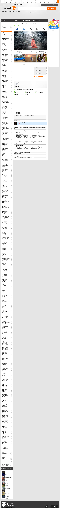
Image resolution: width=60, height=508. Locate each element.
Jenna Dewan (7, 218)
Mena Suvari (7, 327)
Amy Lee (7, 64)
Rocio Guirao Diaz (7, 409)
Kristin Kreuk (7, 280)
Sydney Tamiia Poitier (7, 436)
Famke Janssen (7, 181)
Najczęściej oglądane (7, 464)
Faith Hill (7, 180)
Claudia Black (7, 137)
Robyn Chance (7, 406)
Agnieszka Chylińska (7, 38)
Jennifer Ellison (7, 226)
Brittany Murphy (7, 108)
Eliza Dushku (7, 164)
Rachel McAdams (7, 388)
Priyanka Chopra (7, 379)
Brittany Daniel (7, 107)
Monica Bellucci (7, 342)
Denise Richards (7, 148)
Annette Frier (7, 82)
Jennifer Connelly (7, 224)
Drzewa (21, 89)
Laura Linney (7, 286)
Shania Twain (7, 427)
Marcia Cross (7, 313)
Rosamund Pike (7, 410)
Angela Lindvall (7, 70)
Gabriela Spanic (7, 186)
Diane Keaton (7, 150)
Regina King (7, 399)
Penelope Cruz (7, 370)
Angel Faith (7, 69)
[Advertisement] (30, 16)
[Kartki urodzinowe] (53, 28)
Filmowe (7, 25)
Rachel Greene (7, 385)
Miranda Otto (7, 338)
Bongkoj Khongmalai (7, 102)
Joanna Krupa (7, 242)
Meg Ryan (7, 321)
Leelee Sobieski (7, 289)
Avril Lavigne (7, 91)
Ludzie (7, 28)
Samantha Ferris (7, 420)
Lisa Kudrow (7, 297)
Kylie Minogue (7, 281)
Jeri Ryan (7, 232)
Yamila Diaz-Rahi (7, 444)
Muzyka (7, 452)
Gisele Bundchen (7, 195)
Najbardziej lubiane (7, 465)
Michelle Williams (7, 334)
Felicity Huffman (7, 184)
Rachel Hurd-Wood (7, 386)
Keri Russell (7, 273)
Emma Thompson (7, 169)
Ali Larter (7, 44)
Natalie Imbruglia (7, 347)
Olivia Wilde (7, 364)
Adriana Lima (7, 35)
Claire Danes (7, 134)
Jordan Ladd (7, 244)
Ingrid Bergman (7, 213)
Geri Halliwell (7, 189)
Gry (48, 0)
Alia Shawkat (7, 45)
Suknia (18, 89)
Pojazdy (7, 454)
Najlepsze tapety (7, 461)
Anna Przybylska (7, 80)
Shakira (7, 426)
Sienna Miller (7, 431)
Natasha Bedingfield (7, 349)
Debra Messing (7, 144)
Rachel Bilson (7, 384)
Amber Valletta (7, 60)
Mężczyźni (7, 449)
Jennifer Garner (7, 227)
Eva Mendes (7, 176)
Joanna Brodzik (7, 239)
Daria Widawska (7, 143)
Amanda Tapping (7, 59)
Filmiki (44, 0)
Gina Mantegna (7, 192)
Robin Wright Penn (7, 405)
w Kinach (36, 0)
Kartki (7, 0)
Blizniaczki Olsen (7, 101)
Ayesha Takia (7, 92)
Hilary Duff (7, 208)
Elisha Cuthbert (7, 163)
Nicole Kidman (7, 355)
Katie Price (7, 268)
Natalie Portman (7, 348)
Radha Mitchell (7, 391)
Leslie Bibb (7, 292)
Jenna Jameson (7, 221)
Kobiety (7, 31)
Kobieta (29, 89)
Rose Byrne (7, 412)
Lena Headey (7, 290)
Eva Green (7, 174)
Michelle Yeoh (7, 336)
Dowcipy (15, 0)
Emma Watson (7, 170)
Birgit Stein (7, 98)
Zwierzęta (7, 459)
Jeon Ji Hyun (7, 231)
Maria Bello (7, 315)
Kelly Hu (7, 271)
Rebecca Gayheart (7, 394)
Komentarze (18, 112)
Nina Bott (7, 360)
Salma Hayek (7, 417)
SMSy (28, 0)
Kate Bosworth (7, 260)
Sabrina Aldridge (7, 416)
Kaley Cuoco (7, 250)
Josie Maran (7, 245)
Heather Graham (7, 202)
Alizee (7, 50)
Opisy (24, 0)
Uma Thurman (7, 442)
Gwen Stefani (7, 197)
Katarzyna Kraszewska (7, 258)
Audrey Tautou (7, 90)
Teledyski (52, 0)
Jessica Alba (7, 233)
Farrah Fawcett (7, 182)
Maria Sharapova (7, 316)
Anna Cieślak (7, 75)
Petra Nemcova (7, 373)
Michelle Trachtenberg (7, 333)
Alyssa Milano (7, 55)
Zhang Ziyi (7, 447)
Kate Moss (7, 263)
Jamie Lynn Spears (7, 217)
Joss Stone (7, 247)
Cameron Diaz (7, 112)
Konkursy (40, 0)
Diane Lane (7, 153)
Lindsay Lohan (7, 295)
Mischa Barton (7, 339)
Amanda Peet (7, 58)
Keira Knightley (7, 269)
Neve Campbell (7, 353)
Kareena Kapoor (7, 252)
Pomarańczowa (25, 89)
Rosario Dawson (7, 411)
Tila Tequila (7, 438)
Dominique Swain (7, 158)
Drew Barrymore (7, 159)
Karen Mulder (7, 253)
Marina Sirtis (7, 318)
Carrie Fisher (7, 118)
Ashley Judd (7, 85)
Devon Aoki (7, 149)
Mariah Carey (7, 317)
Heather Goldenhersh (7, 201)
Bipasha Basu (7, 97)
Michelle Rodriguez (7, 332)
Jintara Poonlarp (7, 238)
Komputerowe (7, 27)
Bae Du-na (7, 95)
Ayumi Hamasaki (7, 93)
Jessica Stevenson (7, 237)
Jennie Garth (7, 222)
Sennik (32, 0)
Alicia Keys (7, 46)
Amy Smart (7, 65)
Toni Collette (7, 441)
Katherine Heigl (7, 265)
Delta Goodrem (7, 145)
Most (32, 89)
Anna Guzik (7, 77)
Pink (7, 374)
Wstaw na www (18, 113)
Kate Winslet (7, 264)
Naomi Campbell (7, 344)
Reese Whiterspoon (7, 396)
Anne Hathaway (7, 81)
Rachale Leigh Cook (7, 383)
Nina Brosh (7, 362)
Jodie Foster (7, 243)
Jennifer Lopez (7, 228)
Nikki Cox (7, 359)
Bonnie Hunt (7, 103)
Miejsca (7, 451)
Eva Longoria (7, 175)
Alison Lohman (7, 49)
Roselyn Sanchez (7, 415)
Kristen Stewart (7, 279)
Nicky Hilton (7, 354)
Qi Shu (7, 381)
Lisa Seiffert (7, 299)
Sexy (7, 32)
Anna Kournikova (7, 79)
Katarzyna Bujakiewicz (7, 255)
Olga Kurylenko (7, 363)
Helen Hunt (7, 205)
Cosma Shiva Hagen (7, 138)
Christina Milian (7, 129)
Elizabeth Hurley (7, 165)
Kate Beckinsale (7, 259)
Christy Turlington (7, 132)
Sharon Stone (7, 428)
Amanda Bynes (7, 56)
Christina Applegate (7, 128)
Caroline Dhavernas (7, 116)
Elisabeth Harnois (7, 160)
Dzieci (7, 30)
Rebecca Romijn (7, 395)
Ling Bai (7, 296)
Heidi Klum (7, 203)
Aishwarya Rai (7, 39)
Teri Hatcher (7, 437)
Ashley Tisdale (7, 87)
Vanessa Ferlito (7, 443)
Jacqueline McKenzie (7, 216)
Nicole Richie (7, 357)
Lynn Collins (7, 305)
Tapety (11, 0)
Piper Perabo (7, 375)
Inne (7, 26)
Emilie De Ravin (7, 166)
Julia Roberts (7, 248)
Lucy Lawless (7, 301)
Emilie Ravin (7, 168)
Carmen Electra (7, 114)
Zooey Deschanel (7, 448)
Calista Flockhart (7, 111)
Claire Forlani (7, 135)
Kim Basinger (7, 274)
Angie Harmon (7, 72)
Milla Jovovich (7, 337)
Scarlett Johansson (7, 425)
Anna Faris (7, 76)
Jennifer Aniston (7, 223)
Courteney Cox (7, 139)
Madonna (7, 306)
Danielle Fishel (7, 140)
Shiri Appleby (7, 430)
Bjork (7, 100)
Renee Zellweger (7, 402)
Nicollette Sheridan (7, 358)
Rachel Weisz (7, 390)
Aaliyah (7, 34)
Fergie (7, 185)
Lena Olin (7, 291)
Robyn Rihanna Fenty (7, 407)
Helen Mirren (7, 206)
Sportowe (7, 458)
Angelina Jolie (7, 71)
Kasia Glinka (7, 254)
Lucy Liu (7, 302)
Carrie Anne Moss (7, 117)
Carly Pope (7, 113)
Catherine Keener (7, 122)
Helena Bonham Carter (7, 207)
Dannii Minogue (7, 142)
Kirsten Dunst (7, 276)
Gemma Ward (7, 187)
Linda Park (7, 294)
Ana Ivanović (7, 66)
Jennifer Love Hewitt (7, 229)
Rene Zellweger (7, 401)
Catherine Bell (7, 121)
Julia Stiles (7, 249)
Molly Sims (7, 341)
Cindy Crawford (7, 133)
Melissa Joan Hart (7, 326)
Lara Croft (7, 284)
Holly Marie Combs (7, 211)
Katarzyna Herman (7, 257)
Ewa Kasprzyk (7, 179)
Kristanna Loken (7, 278)
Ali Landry (7, 43)
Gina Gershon (7, 191)
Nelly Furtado (7, 352)
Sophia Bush (7, 432)
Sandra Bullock (7, 421)
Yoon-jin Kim (7, 446)
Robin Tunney (7, 404)
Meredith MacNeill (7, 328)
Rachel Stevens (7, 389)
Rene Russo (7, 400)
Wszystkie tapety (7, 23)
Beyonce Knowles (7, 96)
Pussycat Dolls (7, 380)
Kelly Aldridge (7, 270)
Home (3, 0)
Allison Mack (7, 51)
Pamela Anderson (7, 365)
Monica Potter (7, 343)
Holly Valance (7, 212)
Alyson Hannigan (7, 54)
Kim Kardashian (7, 275)
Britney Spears (7, 106)
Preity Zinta (7, 378)
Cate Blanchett (7, 119)
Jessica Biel (7, 234)
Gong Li (7, 196)
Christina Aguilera (7, 127)
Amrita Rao (7, 61)
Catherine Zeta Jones (7, 123)
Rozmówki (56, 0)
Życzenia (19, 0)
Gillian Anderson (7, 190)
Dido (7, 154)
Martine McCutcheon (7, 320)
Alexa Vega (7, 40)
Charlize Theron (7, 124)
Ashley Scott (7, 86)
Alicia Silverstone (7, 48)
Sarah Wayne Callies (7, 423)
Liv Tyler (7, 300)
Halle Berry (7, 200)
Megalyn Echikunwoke (7, 322)
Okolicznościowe (7, 453)
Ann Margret (7, 74)
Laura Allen (7, 285)
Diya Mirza (7, 155)
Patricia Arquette (7, 368)
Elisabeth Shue (7, 161)
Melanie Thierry (7, 323)
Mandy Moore (7, 311)
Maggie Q (7, 310)
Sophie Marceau (7, 433)
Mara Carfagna (7, 312)
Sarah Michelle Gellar (7, 422)
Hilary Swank (7, 210)
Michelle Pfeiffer (7, 331)
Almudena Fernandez (7, 53)
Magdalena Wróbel (7, 307)
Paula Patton (7, 369)
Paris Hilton (7, 367)
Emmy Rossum (7, 171)
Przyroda (7, 457)
